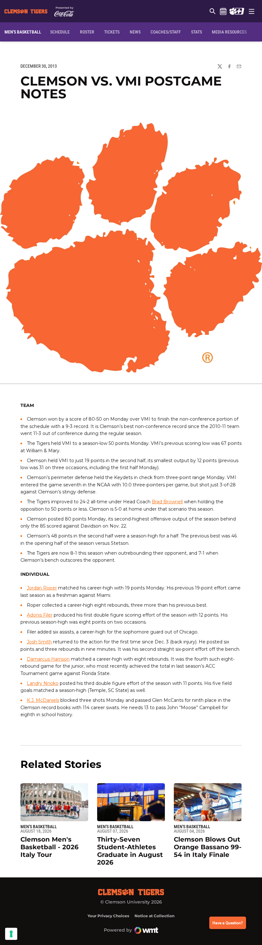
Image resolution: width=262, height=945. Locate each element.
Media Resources (229, 31)
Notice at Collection (154, 915)
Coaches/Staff (165, 31)
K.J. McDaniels (43, 700)
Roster (87, 31)
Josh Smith (39, 642)
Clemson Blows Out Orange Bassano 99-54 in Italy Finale (208, 847)
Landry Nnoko (42, 683)
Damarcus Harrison (48, 659)
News (135, 31)
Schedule (223, 11)
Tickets (111, 31)
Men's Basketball (38, 826)
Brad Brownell (167, 502)
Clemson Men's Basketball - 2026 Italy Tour (49, 847)
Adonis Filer (39, 615)
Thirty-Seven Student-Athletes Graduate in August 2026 (130, 851)
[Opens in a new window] (236, 11)
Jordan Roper (42, 588)
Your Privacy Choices (108, 915)
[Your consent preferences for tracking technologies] (11, 934)
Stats (196, 31)
